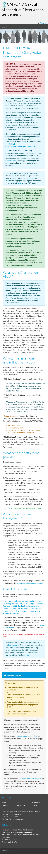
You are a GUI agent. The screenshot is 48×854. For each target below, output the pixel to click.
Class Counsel (11, 160)
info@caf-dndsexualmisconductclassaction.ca (20, 145)
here (19, 183)
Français (43, 23)
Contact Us (21, 805)
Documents (35, 802)
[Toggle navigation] (3, 26)
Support (5, 805)
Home (4, 802)
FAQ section (12, 645)
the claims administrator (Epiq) (26, 736)
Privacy (34, 805)
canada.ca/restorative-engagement (30, 583)
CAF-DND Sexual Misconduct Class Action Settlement (23, 9)
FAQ (18, 802)
